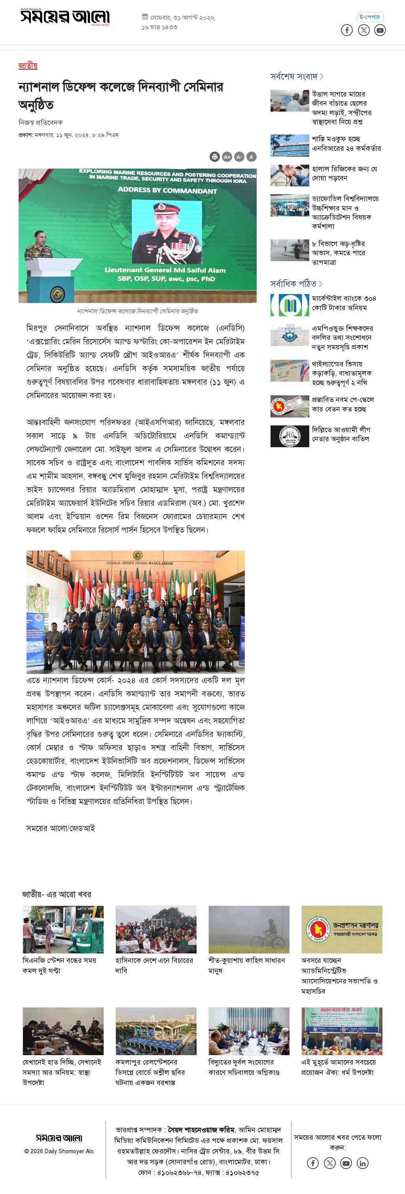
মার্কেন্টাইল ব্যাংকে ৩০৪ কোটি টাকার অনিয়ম (344, 303)
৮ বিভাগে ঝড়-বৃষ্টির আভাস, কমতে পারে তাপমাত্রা (338, 253)
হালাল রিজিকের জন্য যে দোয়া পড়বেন (344, 173)
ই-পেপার (370, 17)
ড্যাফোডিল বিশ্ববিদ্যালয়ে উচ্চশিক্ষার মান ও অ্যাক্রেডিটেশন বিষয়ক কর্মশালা (345, 212)
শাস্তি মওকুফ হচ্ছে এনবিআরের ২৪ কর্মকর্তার (346, 143)
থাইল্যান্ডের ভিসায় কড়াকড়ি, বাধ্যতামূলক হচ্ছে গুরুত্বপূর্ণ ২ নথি (342, 373)
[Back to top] (392, 1177)
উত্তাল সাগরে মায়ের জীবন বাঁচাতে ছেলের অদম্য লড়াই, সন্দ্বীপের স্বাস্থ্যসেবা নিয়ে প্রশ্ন (342, 108)
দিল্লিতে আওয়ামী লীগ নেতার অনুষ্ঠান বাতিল (341, 434)
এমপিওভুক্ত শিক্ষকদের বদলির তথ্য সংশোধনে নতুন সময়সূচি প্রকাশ (342, 337)
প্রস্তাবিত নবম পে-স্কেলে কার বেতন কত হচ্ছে (343, 404)
